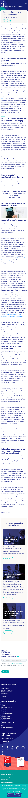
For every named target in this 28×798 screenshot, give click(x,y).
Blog (2, 725)
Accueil (2, 771)
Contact (5, 741)
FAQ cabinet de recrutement (6, 782)
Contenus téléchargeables (7, 727)
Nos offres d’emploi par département (8, 777)
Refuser (18, 793)
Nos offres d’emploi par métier (7, 774)
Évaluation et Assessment (6, 690)
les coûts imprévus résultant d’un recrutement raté (13, 96)
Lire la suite (8, 558)
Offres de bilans (4, 693)
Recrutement (14, 17)
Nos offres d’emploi (5, 716)
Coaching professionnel (6, 691)
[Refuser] (27, 784)
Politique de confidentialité (14, 795)
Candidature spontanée (6, 718)
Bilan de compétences (6, 704)
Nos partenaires (4, 779)
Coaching (3, 705)
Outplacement (4, 695)
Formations (3, 696)
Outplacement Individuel (6, 707)
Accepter (10, 793)
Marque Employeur (5, 688)
